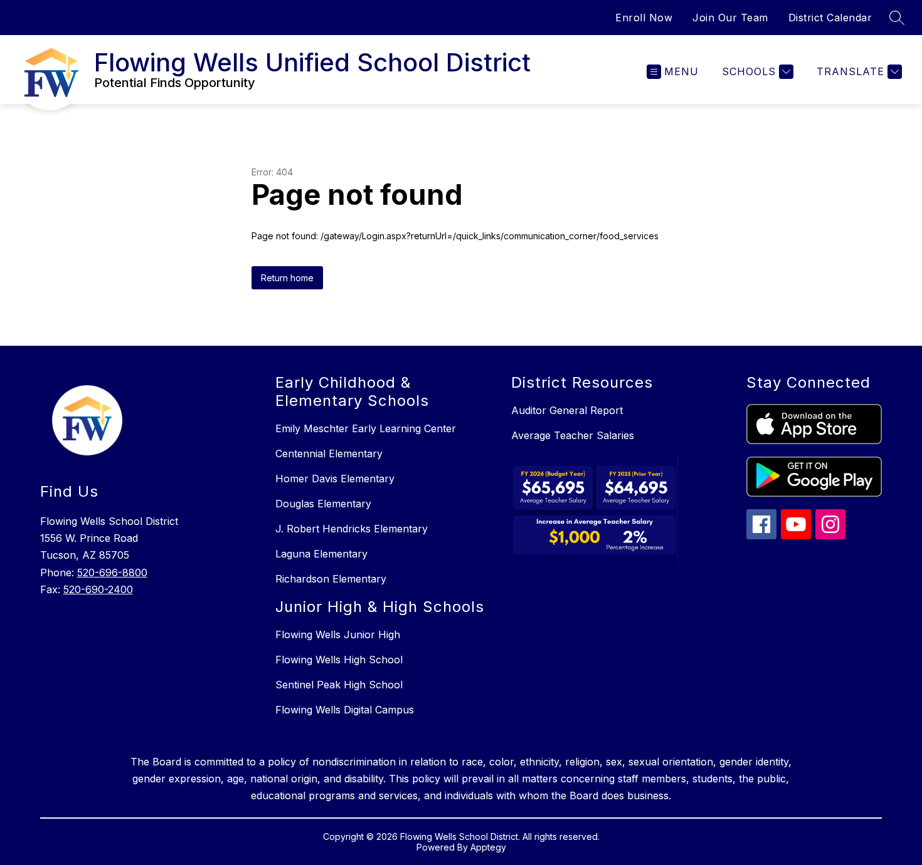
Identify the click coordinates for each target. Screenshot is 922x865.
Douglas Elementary (323, 503)
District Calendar (830, 17)
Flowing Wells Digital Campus (344, 709)
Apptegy (488, 847)
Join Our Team (730, 17)
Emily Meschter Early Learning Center (365, 428)
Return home (287, 277)
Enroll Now (643, 17)
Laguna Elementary (321, 553)
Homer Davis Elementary (335, 478)
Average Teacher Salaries (572, 435)
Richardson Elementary (330, 578)
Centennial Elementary (329, 453)
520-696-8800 (112, 572)
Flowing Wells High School (339, 659)
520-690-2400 (98, 589)
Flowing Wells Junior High (337, 634)
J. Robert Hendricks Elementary (351, 528)
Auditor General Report (567, 410)
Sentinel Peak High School (339, 684)
